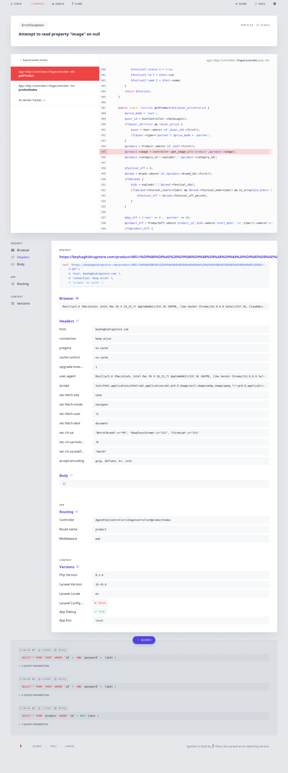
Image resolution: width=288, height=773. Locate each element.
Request (16, 243)
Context (17, 296)
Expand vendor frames (35, 60)
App (13, 277)
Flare (218, 746)
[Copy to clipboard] (264, 265)
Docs (53, 746)
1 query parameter (34, 724)
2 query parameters (35, 666)
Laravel (70, 746)
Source (37, 746)
